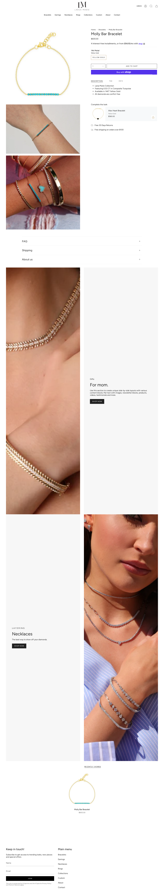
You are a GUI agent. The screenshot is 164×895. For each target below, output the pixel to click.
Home (93, 30)
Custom (61, 878)
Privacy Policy (46, 883)
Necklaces (62, 864)
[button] (151, 6)
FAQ (24, 241)
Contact (61, 887)
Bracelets (102, 30)
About (60, 883)
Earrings (61, 859)
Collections (63, 873)
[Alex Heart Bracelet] (98, 114)
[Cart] (156, 6)
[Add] (153, 117)
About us (27, 259)
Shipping (27, 250)
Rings (60, 869)
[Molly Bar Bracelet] (82, 789)
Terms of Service (14, 885)
